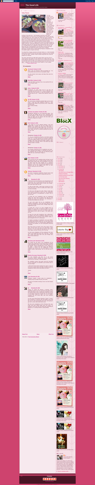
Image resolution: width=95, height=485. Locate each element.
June (60, 188)
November (61, 167)
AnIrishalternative (62, 92)
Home (38, 334)
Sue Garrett (30, 69)
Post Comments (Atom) (33, 336)
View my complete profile (63, 471)
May (60, 189)
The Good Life (32, 5)
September (61, 183)
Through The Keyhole (62, 12)
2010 (59, 198)
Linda (29, 276)
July (60, 186)
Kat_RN (29, 99)
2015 (59, 158)
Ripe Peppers (61, 181)
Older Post (51, 334)
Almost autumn (61, 53)
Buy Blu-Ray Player (49, 481)
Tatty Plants (61, 170)
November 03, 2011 (40, 240)
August (60, 185)
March (60, 192)
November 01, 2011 (37, 171)
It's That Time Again (63, 176)
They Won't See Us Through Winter (66, 172)
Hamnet (65, 13)
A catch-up (60, 74)
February (61, 194)
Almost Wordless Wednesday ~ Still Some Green (68, 30)
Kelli (29, 123)
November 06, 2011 (35, 287)
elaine (29, 88)
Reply (29, 76)
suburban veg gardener (33, 111)
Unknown (30, 171)
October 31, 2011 (34, 123)
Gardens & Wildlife (62, 73)
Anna (29, 157)
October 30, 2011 (37, 69)
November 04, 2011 (41, 255)
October (61, 169)
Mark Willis (30, 80)
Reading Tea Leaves (32, 255)
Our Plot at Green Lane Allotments (65, 40)
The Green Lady (31, 240)
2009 (59, 199)
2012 (59, 163)
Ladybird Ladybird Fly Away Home (66, 175)
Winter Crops (61, 179)
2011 (59, 164)
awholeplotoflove (61, 104)
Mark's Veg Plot (61, 81)
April (60, 191)
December (61, 166)
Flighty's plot (60, 52)
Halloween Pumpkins (63, 173)
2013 (59, 161)
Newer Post (24, 334)
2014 (59, 160)
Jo (28, 179)
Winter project (67, 105)
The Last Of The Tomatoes (64, 178)
